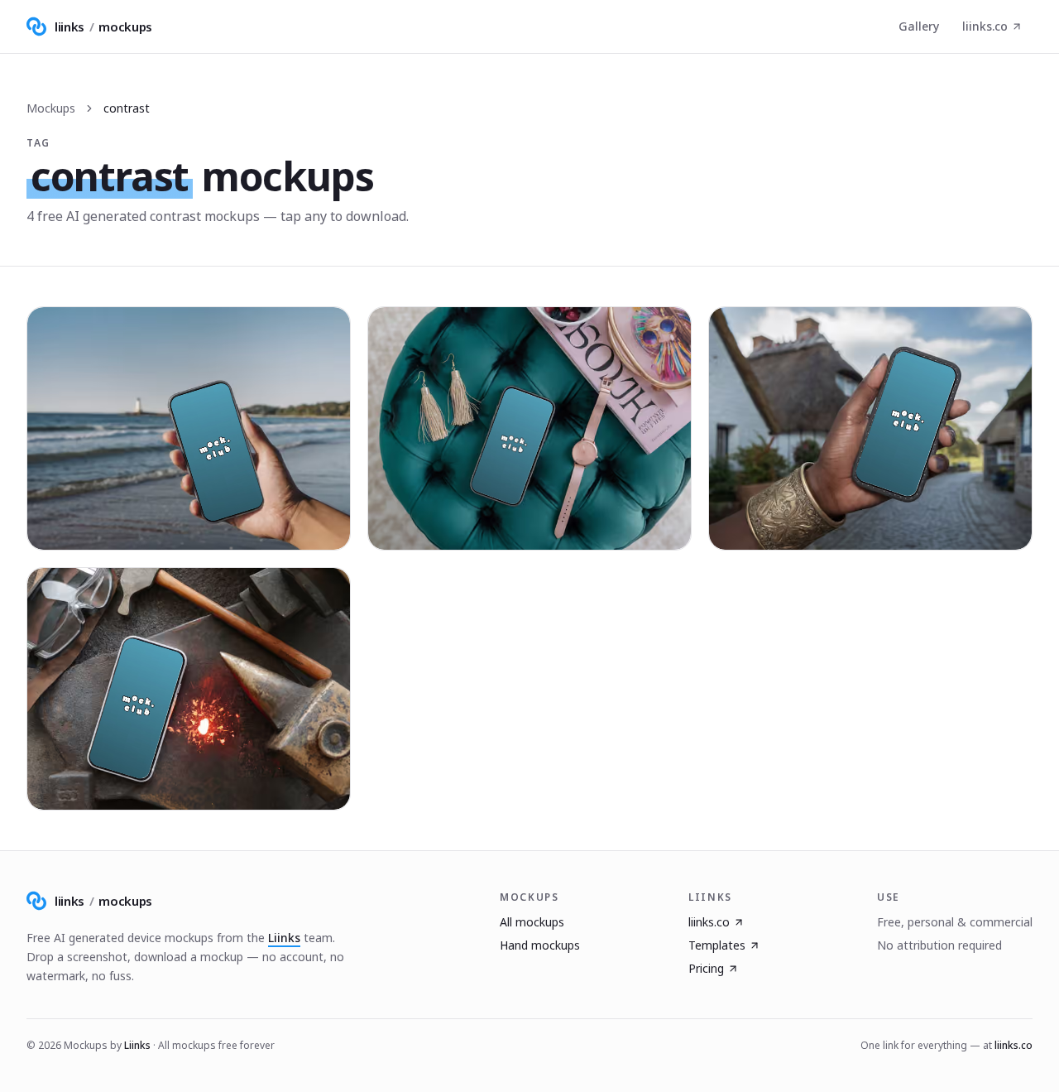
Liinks (284, 937)
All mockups (532, 922)
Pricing (706, 968)
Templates (716, 945)
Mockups (50, 108)
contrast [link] (126, 108)
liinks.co (985, 26)
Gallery (918, 26)
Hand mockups (540, 945)
